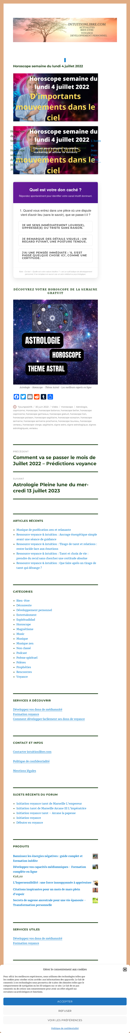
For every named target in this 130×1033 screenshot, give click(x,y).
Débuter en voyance (29, 822)
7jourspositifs (25, 406)
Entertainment (26, 615)
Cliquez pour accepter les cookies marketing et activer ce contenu (55, 150)
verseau (33, 428)
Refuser (65, 1010)
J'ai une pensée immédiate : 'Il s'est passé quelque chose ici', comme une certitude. (54, 255)
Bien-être (23, 600)
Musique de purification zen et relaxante (43, 529)
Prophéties (23, 667)
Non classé (23, 648)
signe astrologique (77, 424)
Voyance (22, 676)
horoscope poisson (23, 417)
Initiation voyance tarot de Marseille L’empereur (49, 803)
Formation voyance (26, 714)
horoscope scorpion (69, 417)
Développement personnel (34, 610)
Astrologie (81, 406)
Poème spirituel (26, 657)
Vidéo (55, 406)
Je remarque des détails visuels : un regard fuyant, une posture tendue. (54, 240)
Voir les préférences (65, 1020)
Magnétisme (24, 629)
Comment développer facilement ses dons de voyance (49, 719)
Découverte (24, 605)
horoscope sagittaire (46, 417)
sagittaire (48, 424)
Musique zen (25, 643)
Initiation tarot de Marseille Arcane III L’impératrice (51, 808)
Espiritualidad (25, 619)
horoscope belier (70, 410)
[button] (125, 969)
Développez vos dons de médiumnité (37, 709)
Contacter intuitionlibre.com (32, 751)
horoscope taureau (68, 421)
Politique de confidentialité (65, 1028)
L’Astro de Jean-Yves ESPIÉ (96, 150)
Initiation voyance (28, 818)
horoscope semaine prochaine (40, 421)
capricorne (19, 410)
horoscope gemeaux (37, 414)
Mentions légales (24, 770)
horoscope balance (49, 410)
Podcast (21, 653)
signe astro (60, 424)
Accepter (65, 1001)
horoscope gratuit (59, 414)
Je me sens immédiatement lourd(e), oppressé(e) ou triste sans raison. (53, 226)
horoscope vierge (32, 424)
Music (20, 634)
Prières (21, 662)
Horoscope (67, 406)
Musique (22, 638)
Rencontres (24, 672)
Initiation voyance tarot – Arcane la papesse (46, 813)
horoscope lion (78, 414)
